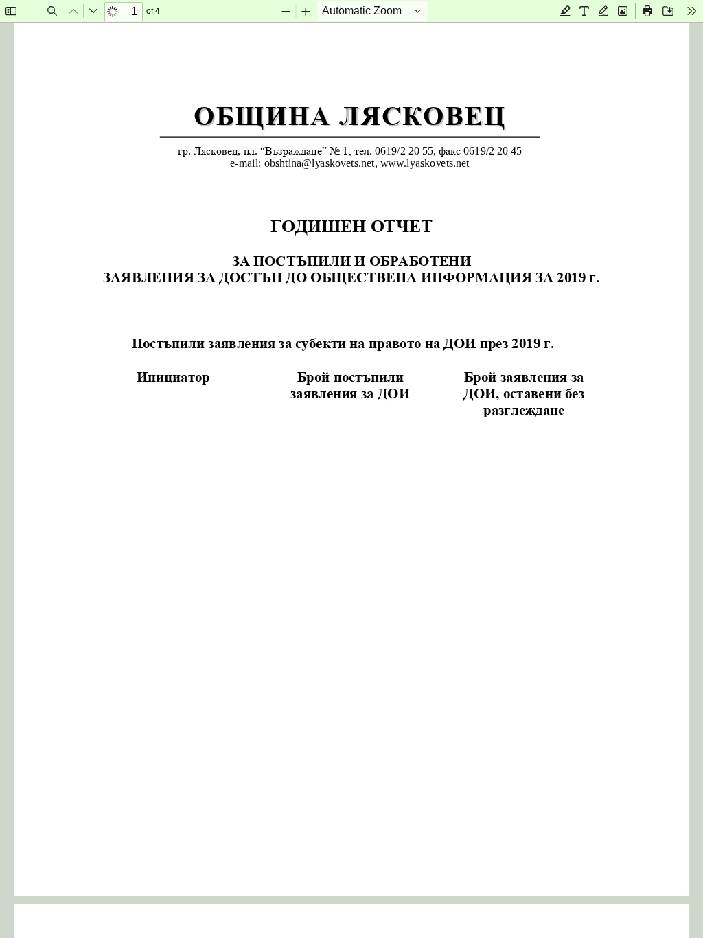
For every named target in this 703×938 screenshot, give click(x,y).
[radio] (565, 11)
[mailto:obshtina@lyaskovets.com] (319, 163)
